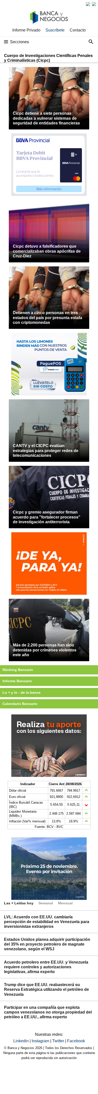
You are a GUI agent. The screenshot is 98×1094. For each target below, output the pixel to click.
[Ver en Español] (94, 4)
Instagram (41, 1041)
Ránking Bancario (18, 670)
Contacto (78, 30)
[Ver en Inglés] (88, 4)
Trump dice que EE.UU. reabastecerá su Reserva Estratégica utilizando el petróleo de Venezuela (46, 989)
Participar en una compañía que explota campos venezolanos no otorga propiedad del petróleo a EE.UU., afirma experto (48, 1012)
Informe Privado (26, 30)
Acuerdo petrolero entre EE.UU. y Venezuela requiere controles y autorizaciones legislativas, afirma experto (46, 967)
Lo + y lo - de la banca (21, 692)
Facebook (76, 1041)
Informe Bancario (17, 681)
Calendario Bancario (20, 704)
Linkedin (21, 1041)
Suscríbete (55, 30)
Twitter (58, 1041)
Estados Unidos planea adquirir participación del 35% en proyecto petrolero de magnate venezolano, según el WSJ (47, 944)
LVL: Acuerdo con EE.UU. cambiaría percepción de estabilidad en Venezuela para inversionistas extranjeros (46, 922)
